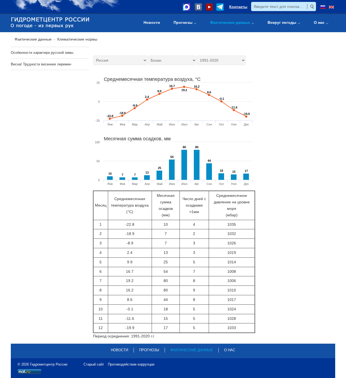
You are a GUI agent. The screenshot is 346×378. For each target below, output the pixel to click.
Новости (119, 350)
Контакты (238, 7)
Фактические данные (191, 350)
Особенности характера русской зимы (42, 53)
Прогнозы (149, 350)
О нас (229, 350)
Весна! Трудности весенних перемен (41, 64)
